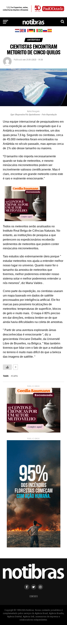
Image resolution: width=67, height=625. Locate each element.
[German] (31, 30)
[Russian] (45, 30)
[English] (22, 30)
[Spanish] (50, 30)
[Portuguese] (40, 30)
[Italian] (36, 30)
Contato (33, 596)
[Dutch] (17, 30)
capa (15, 376)
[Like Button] (7, 367)
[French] (26, 30)
